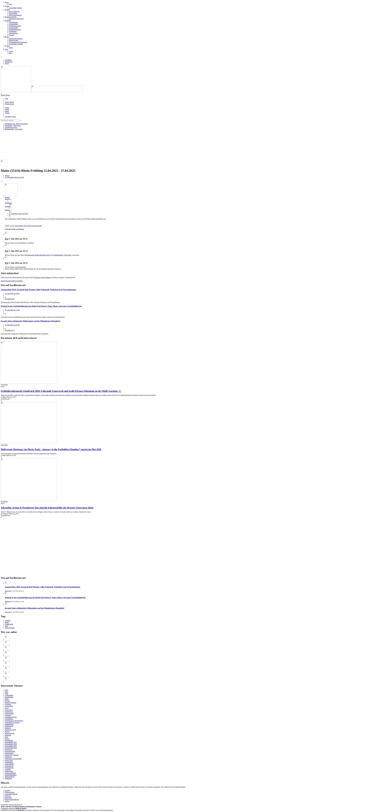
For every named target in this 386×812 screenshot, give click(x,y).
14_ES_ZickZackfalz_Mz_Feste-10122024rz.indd (26, 226)
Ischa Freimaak (9, 733)
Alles (6, 98)
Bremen (7, 701)
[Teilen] (1, 181)
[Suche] (20, 120)
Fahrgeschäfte (9, 713)
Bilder (7, 699)
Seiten (7, 111)
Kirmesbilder (9, 740)
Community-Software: (14, 808)
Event (7, 708)
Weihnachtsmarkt (10, 773)
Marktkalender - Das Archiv (62, 255)
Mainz (7, 622)
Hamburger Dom (10, 730)
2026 (6, 693)
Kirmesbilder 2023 (11, 742)
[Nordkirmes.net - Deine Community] (41, 91)
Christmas (8, 704)
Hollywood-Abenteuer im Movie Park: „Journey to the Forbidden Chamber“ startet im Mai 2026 (51, 449)
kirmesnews (8, 749)
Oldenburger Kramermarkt (13, 758)
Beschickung (9, 697)
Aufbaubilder (9, 695)
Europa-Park (9, 706)
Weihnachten (9, 771)
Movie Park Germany (12, 755)
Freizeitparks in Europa (12, 722)
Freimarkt (8, 715)
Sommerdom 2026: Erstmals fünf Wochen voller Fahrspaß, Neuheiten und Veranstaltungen (42, 587)
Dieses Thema (9, 102)
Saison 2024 (9, 760)
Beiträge (7, 210)
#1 (9, 215)
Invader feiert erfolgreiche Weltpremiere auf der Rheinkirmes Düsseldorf (34, 608)
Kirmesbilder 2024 (11, 744)
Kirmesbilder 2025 (11, 746)
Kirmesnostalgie (10, 751)
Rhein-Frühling (10, 628)
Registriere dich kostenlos (42, 277)
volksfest (7, 620)
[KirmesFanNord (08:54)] (7, 645)
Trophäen (8, 206)
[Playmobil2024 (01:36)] (7, 660)
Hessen (7, 731)
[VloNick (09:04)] (7, 640)
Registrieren (8, 62)
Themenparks (9, 768)
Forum (7, 107)
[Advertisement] (61, 146)
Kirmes (7, 739)
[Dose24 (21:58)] (7, 671)
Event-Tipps (9, 710)
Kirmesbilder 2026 (11, 748)
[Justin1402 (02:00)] (7, 655)
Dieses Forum (9, 104)
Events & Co (9, 711)
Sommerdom (9, 762)
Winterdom (8, 778)
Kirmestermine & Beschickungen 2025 (37, 255)
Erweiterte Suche (10, 116)
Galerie (7, 113)
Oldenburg (8, 757)
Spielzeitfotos (9, 766)
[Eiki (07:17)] (7, 650)
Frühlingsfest (9, 624)
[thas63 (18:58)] (7, 676)
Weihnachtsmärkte (10, 775)
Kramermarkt (9, 753)
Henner (7, 175)
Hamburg (8, 728)
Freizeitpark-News (11, 717)
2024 (6, 692)
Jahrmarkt (8, 735)
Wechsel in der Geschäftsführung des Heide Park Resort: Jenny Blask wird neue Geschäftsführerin (45, 598)
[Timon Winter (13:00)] (7, 681)
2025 (6, 626)
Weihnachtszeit (9, 777)
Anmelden (8, 60)
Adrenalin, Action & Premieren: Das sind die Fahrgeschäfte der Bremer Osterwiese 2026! (47, 507)
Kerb (6, 737)
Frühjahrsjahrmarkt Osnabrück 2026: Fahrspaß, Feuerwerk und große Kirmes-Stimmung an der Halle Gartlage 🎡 (61, 391)
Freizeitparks (9, 719)
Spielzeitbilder (9, 764)
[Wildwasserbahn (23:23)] (7, 666)
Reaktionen (8, 203)
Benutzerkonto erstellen (8, 281)
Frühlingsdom (9, 724)
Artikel (7, 109)
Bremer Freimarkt (10, 702)
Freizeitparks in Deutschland (14, 721)
